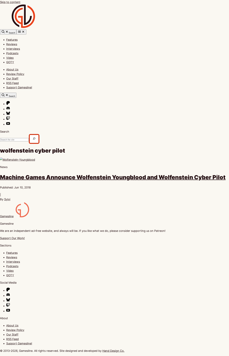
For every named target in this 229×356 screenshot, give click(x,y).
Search (4, 131)
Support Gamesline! (19, 87)
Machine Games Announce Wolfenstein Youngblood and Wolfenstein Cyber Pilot (113, 177)
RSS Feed (12, 83)
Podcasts (12, 53)
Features (12, 39)
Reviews (11, 44)
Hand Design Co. (113, 350)
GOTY (10, 62)
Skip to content (10, 2)
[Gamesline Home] (23, 27)
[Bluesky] (8, 114)
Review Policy (15, 74)
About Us (12, 69)
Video (10, 57)
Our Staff (12, 78)
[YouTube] (8, 124)
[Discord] (8, 109)
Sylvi (7, 199)
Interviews (13, 48)
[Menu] (21, 31)
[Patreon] (8, 103)
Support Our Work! (12, 238)
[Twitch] (8, 119)
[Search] (34, 139)
